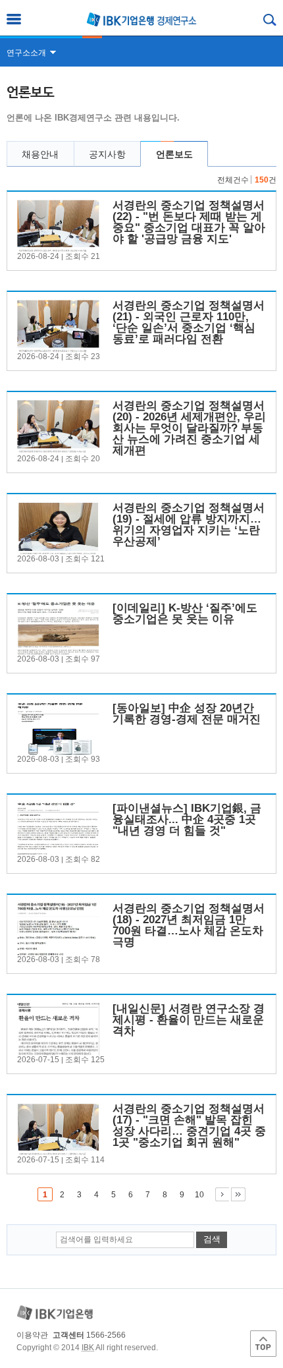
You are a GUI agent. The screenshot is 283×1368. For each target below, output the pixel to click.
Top (263, 1343)
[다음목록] (222, 1194)
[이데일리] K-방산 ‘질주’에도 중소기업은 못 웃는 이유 (185, 613)
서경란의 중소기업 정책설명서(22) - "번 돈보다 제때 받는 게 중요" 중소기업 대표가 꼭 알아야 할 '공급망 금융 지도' (189, 222)
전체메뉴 (14, 19)
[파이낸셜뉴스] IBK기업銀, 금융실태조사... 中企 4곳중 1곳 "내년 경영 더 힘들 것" (187, 819)
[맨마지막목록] (238, 1194)
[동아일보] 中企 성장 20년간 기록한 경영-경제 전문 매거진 (187, 714)
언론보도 (174, 154)
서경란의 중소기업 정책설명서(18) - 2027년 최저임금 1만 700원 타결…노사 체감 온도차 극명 (189, 925)
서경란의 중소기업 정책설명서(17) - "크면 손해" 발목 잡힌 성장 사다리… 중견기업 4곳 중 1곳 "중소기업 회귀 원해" (189, 1125)
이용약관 (32, 1335)
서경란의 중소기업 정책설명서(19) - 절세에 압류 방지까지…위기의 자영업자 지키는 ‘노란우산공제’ (189, 524)
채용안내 (40, 154)
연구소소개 (26, 52)
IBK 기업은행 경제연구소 (141, 19)
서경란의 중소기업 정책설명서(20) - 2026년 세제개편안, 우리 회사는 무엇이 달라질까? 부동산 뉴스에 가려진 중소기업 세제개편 (189, 428)
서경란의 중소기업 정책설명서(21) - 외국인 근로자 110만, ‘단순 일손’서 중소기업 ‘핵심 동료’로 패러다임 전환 (189, 322)
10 (199, 1194)
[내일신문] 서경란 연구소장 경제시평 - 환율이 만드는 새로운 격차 (189, 1019)
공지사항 (107, 154)
